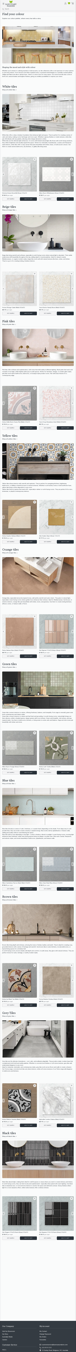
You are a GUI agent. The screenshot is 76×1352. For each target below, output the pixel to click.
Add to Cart (28, 199)
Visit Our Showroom (8, 1331)
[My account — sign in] (65, 3)
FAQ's (4, 1350)
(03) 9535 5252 (47, 1347)
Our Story (5, 1334)
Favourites (42, 1340)
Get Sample (10, 199)
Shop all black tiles (8, 1136)
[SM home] (10, 4)
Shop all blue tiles (8, 783)
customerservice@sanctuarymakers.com (55, 1345)
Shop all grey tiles (8, 1016)
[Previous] (3, 174)
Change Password (45, 1334)
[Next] (72, 174)
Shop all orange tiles (9, 553)
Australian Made (7, 1337)
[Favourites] (69, 3)
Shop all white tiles (8, 90)
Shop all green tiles (8, 667)
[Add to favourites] (34, 159)
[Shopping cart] (73, 3)
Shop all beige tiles (8, 210)
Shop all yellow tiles (9, 439)
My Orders (42, 1337)
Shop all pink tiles (8, 324)
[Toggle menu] (3, 3)
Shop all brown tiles (9, 900)
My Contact (43, 1331)
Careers (4, 1340)
